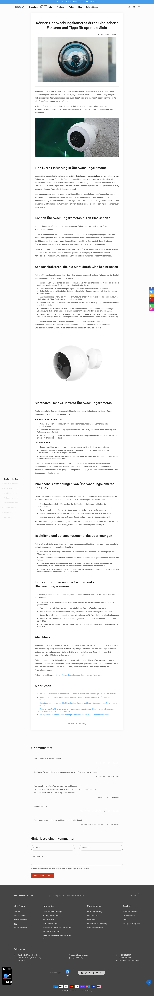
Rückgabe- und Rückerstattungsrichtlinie (57, 927)
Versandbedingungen (50, 923)
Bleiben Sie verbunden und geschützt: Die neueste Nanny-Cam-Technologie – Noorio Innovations (78, 694)
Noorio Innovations (73, 991)
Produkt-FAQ (91, 919)
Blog (15, 923)
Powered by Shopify (86, 991)
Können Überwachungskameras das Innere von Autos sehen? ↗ (80, 675)
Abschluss (7, 512)
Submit (135, 896)
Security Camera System (131, 923)
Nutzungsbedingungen (51, 915)
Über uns (17, 912)
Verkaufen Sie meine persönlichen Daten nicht (57, 937)
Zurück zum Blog (78, 723)
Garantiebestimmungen (51, 931)
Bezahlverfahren (48, 919)
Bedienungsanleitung (94, 912)
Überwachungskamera (130, 912)
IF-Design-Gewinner (21, 919)
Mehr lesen (7, 517)
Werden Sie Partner (20, 927)
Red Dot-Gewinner (20, 915)
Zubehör (125, 919)
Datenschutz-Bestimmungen (53, 912)
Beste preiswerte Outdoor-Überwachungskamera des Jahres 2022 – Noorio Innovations (74, 715)
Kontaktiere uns (92, 915)
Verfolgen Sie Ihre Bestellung (97, 923)
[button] (129, 7)
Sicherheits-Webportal (95, 927)
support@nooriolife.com (79, 955)
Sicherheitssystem (129, 915)
